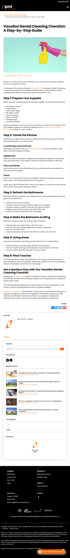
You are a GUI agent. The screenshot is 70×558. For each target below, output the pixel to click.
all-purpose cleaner (34, 149)
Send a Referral (42, 486)
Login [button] (9, 483)
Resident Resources (44, 474)
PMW (61, 526)
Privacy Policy (14, 528)
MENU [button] (68, 7)
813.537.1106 (64, 2)
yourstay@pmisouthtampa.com (18, 502)
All (8, 424)
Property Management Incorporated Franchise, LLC (42, 516)
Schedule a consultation (13, 292)
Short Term (11, 480)
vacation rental (37, 88)
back (7, 337)
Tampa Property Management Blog (15, 15)
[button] (7, 360)
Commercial (11, 477)
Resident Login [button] (42, 477)
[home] (8, 7)
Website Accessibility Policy (51, 536)
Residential (11, 474)
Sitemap (5, 528)
